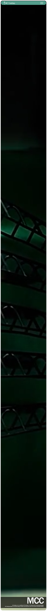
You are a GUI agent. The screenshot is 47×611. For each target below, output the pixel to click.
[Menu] (42, 3)
